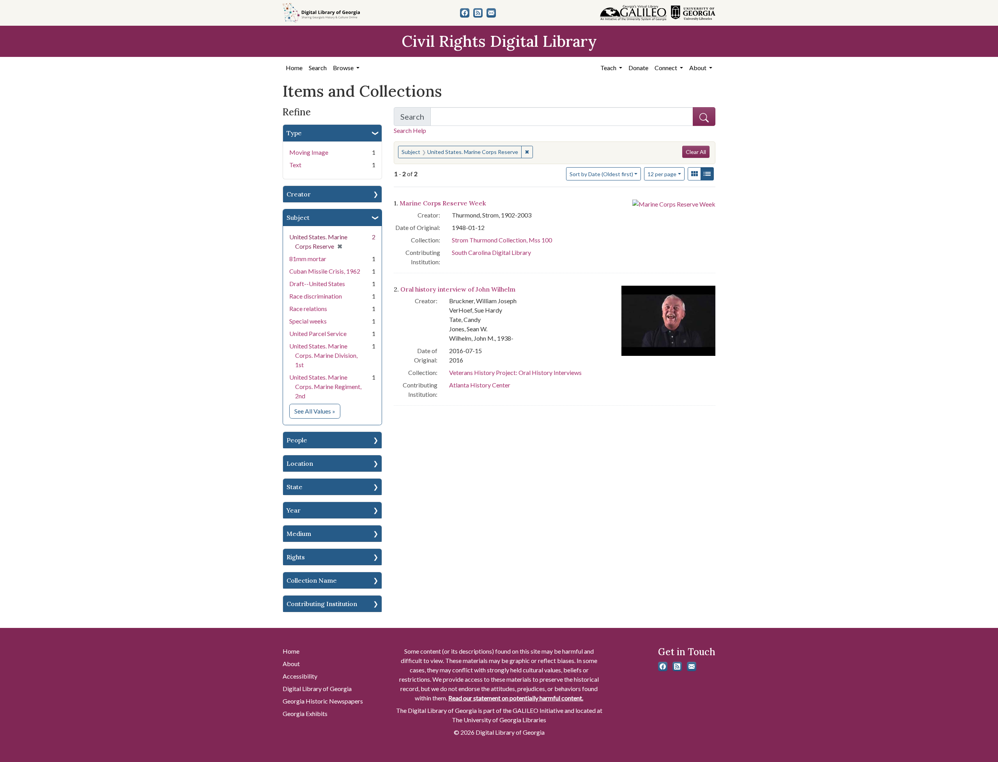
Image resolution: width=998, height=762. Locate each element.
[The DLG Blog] (478, 13)
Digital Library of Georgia (317, 688)
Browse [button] (344, 67)
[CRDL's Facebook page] (464, 13)
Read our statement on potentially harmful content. (515, 698)
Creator (299, 194)
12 (662, 173)
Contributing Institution (322, 604)
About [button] (698, 67)
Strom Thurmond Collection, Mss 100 (502, 240)
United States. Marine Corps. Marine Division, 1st (323, 355)
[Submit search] (704, 116)
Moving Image (308, 152)
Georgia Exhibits (305, 713)
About (291, 663)
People (297, 440)
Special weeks (308, 321)
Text (295, 164)
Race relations (308, 308)
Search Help (410, 130)
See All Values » (317, 411)
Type (294, 133)
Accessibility (300, 676)
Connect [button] (666, 67)
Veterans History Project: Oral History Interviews (515, 372)
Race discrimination (315, 296)
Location (300, 463)
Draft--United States (317, 283)
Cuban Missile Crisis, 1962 (324, 271)
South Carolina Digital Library (491, 252)
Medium (299, 533)
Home (294, 67)
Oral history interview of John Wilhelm (457, 289)
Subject (298, 217)
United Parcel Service (318, 333)
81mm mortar (307, 258)
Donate (638, 67)
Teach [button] (609, 67)
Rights (296, 557)
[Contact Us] (491, 13)
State (295, 487)
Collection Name (312, 580)
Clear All (696, 152)
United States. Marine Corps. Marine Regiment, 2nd (325, 386)
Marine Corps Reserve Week (443, 203)
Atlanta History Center (479, 385)
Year (294, 510)
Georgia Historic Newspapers (323, 701)
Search (318, 67)
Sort (601, 174)
